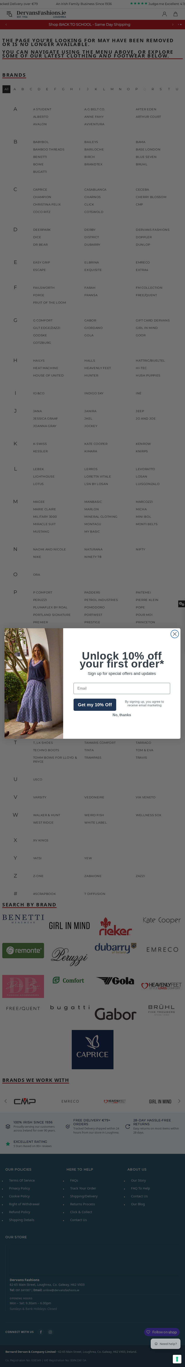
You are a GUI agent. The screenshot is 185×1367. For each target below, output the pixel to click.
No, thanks (122, 715)
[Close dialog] (175, 634)
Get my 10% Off (95, 704)
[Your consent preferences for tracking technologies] (177, 1359)
